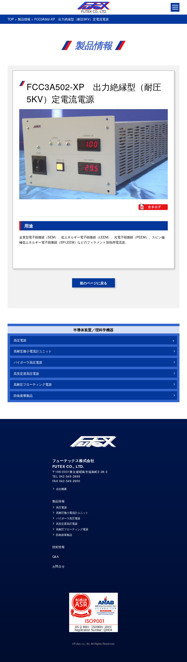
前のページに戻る (93, 282)
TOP (11, 19)
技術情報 (58, 547)
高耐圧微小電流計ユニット (33, 351)
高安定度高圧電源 (26, 373)
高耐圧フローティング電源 (33, 384)
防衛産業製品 (23, 395)
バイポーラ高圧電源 (28, 362)
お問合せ (58, 566)
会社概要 (61, 489)
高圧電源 (61, 507)
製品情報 (24, 19)
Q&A (55, 556)
